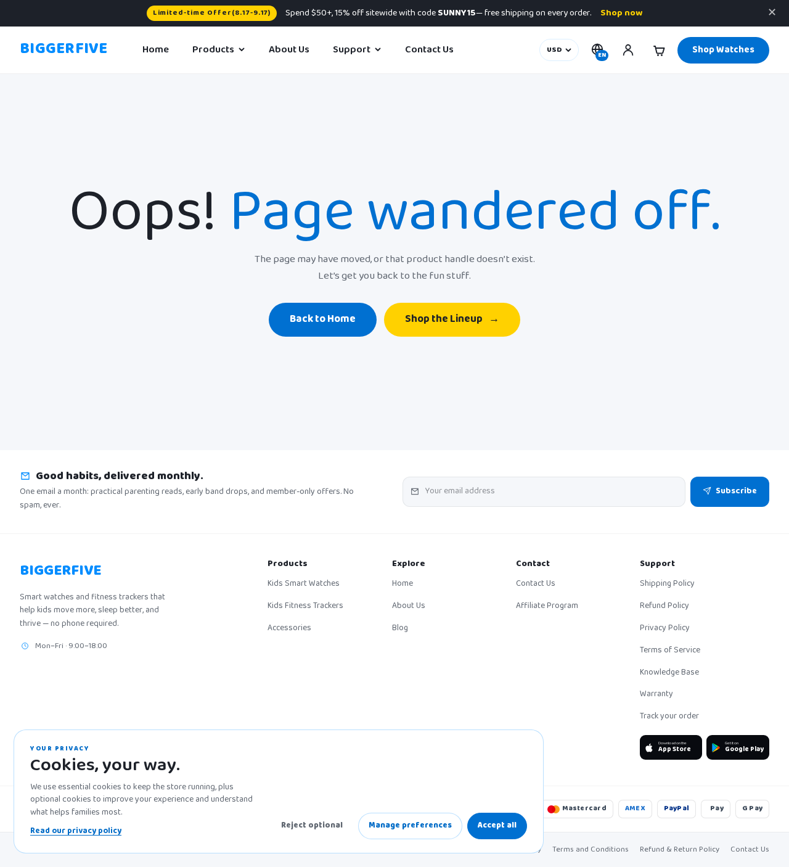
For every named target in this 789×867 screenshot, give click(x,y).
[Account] (628, 50)
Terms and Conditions (590, 850)
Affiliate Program (547, 607)
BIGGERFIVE (64, 50)
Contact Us (429, 50)
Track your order (669, 717)
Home (155, 50)
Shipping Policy (667, 584)
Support (351, 50)
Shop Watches (723, 50)
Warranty (656, 695)
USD (554, 50)
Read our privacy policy (75, 831)
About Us (289, 50)
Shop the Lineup (452, 320)
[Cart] (659, 50)
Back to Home (323, 320)
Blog (400, 629)
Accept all (497, 825)
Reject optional (312, 825)
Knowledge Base (669, 673)
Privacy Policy (665, 629)
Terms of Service (670, 651)
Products (213, 50)
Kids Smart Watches (304, 584)
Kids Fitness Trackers (305, 607)
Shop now (621, 13)
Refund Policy (664, 607)
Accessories (289, 629)
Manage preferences (410, 825)
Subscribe (736, 491)
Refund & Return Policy (679, 850)
